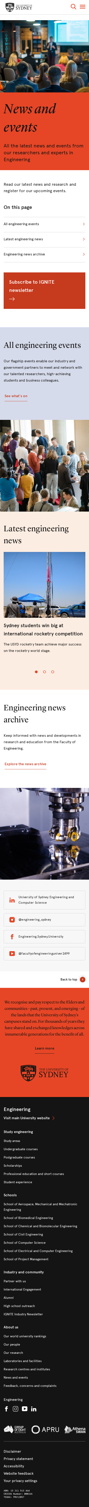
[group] (44, 606)
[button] (73, 7)
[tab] (36, 671)
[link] (44, 603)
